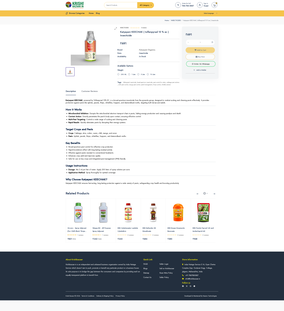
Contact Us (147, 277)
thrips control (157, 85)
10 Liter (152, 74)
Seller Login (164, 264)
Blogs (145, 268)
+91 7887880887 (191, 275)
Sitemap (146, 273)
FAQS (145, 264)
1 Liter (134, 74)
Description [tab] (71, 91)
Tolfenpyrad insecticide (129, 82)
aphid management (146, 85)
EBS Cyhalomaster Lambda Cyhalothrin (128, 229)
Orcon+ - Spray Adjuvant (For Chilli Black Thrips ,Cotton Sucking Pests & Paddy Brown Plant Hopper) (77, 230)
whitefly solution (166, 85)
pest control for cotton (159, 82)
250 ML (123, 74)
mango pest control (134, 85)
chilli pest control (123, 85)
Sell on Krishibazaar (167, 268)
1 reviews (80, 235)
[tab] (70, 71)
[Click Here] (131, 27)
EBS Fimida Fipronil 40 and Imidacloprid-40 (203, 229)
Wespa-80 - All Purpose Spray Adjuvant (102, 229)
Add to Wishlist (201, 70)
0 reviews (130, 235)
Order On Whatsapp (201, 64)
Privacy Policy (120, 296)
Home (167, 20)
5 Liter (143, 74)
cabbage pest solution (173, 82)
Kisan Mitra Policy (166, 273)
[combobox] (145, 5)
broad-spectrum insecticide (144, 82)
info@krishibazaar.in (192, 279)
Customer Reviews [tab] (89, 91)
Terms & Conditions (87, 296)
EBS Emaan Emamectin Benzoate (176, 229)
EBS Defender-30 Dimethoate (149, 229)
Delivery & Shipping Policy (104, 296)
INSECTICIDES (176, 20)
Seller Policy (164, 277)
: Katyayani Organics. (147, 50)
